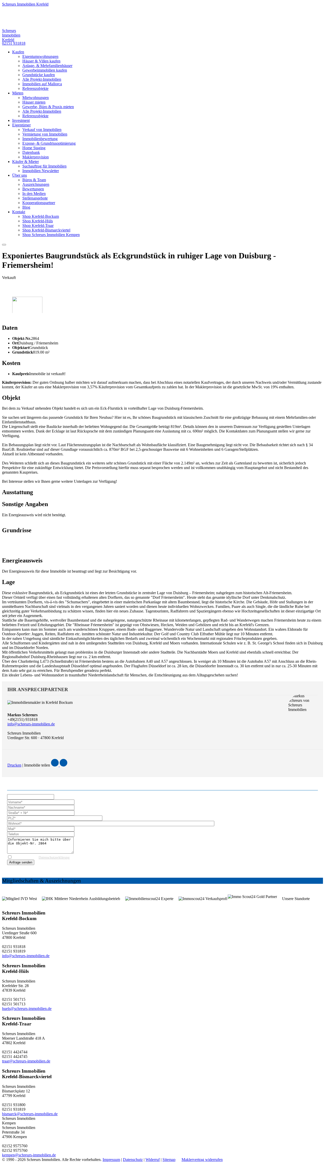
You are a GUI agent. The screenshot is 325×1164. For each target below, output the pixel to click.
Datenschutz (133, 1159)
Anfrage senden (20, 862)
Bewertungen (33, 189)
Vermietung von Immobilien (44, 134)
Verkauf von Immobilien (41, 129)
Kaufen (18, 52)
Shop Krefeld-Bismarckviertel (46, 230)
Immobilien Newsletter (40, 171)
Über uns (19, 175)
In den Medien (34, 193)
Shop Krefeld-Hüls (37, 221)
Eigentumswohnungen (40, 56)
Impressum (111, 1159)
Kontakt (18, 212)
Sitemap (168, 1159)
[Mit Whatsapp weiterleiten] (63, 765)
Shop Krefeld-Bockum (40, 216)
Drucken (14, 765)
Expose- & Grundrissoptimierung (49, 143)
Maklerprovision (35, 157)
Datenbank (31, 152)
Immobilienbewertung (40, 139)
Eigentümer (21, 125)
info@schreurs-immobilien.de (31, 724)
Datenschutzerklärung (54, 857)
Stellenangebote (35, 198)
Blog (26, 207)
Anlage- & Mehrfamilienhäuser (47, 65)
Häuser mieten (33, 102)
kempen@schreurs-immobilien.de (29, 1155)
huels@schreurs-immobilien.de (27, 1008)
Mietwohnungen (35, 97)
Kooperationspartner (38, 203)
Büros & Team (34, 180)
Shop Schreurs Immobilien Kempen (51, 234)
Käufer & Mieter (25, 161)
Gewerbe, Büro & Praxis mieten (48, 107)
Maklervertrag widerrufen (202, 1159)
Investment (21, 120)
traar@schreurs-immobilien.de (26, 1061)
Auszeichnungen (35, 184)
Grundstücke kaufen (38, 75)
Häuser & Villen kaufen (41, 61)
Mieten (17, 93)
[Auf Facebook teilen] (55, 765)
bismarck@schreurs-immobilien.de (30, 1114)
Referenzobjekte (35, 88)
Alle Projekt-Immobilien (41, 79)
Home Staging (33, 148)
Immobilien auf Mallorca (42, 84)
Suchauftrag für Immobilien (44, 166)
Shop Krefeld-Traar (38, 225)
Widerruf (152, 1159)
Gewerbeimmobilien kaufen (44, 70)
